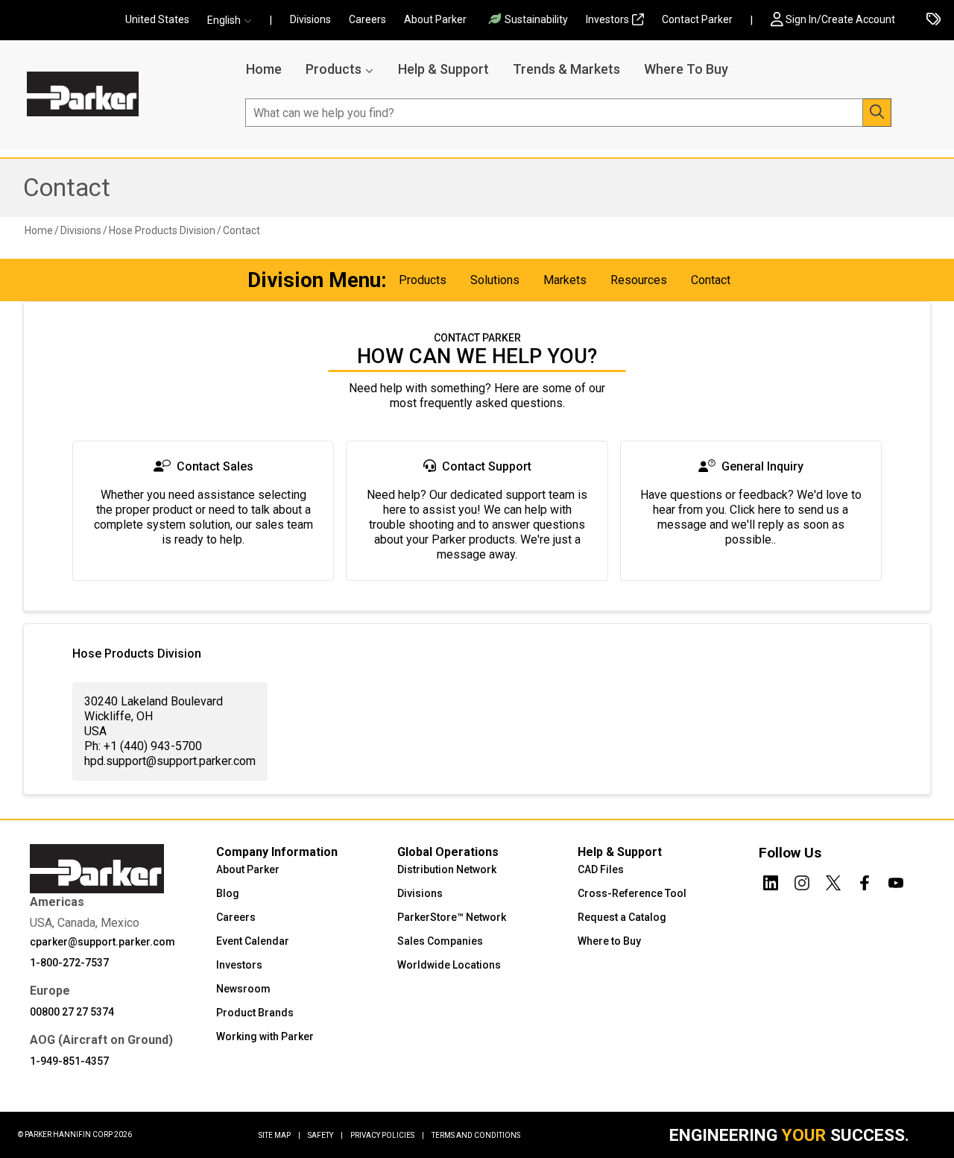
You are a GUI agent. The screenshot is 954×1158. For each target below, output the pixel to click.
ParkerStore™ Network (451, 917)
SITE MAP (279, 1135)
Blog (227, 893)
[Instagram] (802, 881)
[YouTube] (896, 881)
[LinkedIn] (771, 881)
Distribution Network (446, 869)
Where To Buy (686, 69)
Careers (367, 19)
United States (157, 19)
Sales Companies (440, 941)
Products (333, 69)
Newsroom (243, 989)
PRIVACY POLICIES (387, 1135)
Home (264, 69)
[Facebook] (864, 881)
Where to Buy (609, 941)
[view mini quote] (933, 20)
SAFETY (325, 1135)
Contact (66, 187)
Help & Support (443, 69)
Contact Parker (697, 19)
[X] (833, 881)
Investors (607, 19)
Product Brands (255, 1013)
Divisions (310, 19)
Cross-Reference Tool (632, 893)
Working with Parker (265, 1036)
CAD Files (601, 869)
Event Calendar (252, 941)
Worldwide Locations (449, 965)
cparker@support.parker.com (102, 942)
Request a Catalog (622, 917)
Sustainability (536, 19)
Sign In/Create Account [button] (840, 19)
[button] (234, 20)
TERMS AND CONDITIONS (476, 1135)
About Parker (435, 19)
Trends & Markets (566, 69)
